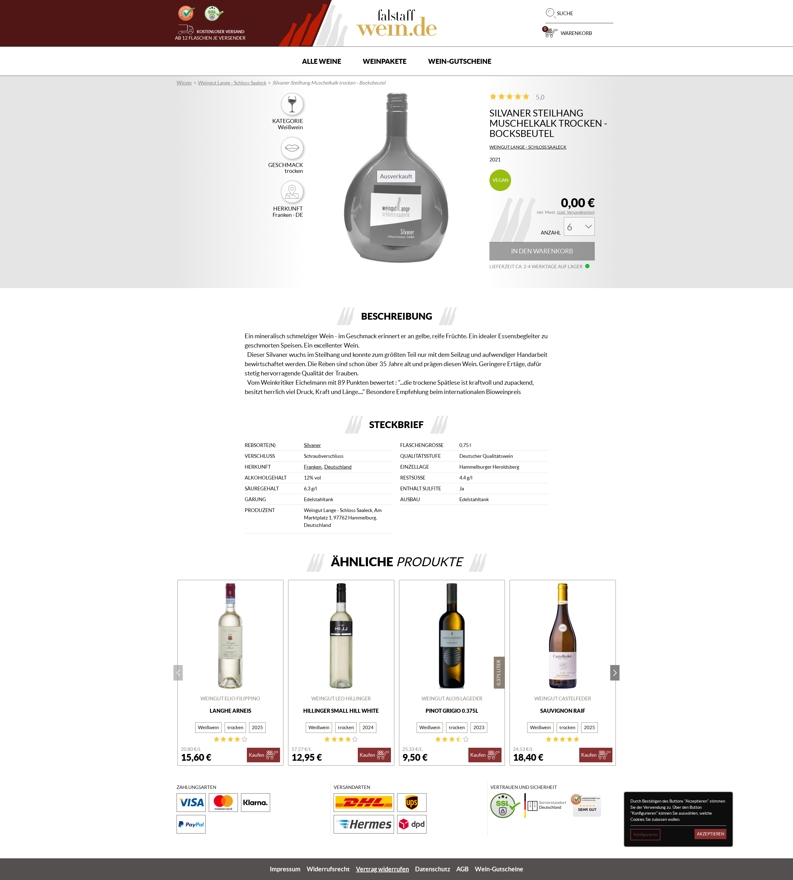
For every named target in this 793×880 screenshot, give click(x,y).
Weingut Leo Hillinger (341, 698)
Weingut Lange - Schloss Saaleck (232, 82)
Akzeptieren (710, 834)
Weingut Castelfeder (562, 698)
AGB (462, 869)
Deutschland (338, 467)
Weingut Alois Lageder (452, 698)
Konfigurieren (645, 834)
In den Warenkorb (542, 251)
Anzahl (551, 232)
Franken (313, 467)
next (615, 673)
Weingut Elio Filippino (230, 698)
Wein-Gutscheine (459, 61)
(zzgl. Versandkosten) (576, 212)
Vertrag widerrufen (382, 869)
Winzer (184, 82)
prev (178, 673)
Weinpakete (384, 61)
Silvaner (312, 445)
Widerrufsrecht (328, 869)
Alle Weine (321, 61)
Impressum (285, 869)
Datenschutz (432, 869)
